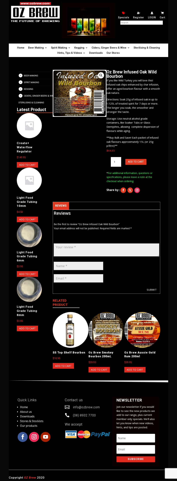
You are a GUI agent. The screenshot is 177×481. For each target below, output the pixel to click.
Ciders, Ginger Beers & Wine (109, 47)
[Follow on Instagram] (137, 190)
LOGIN (152, 17)
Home (20, 47)
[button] (101, 75)
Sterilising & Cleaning (147, 47)
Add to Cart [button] (27, 164)
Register (138, 17)
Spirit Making (59, 47)
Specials (123, 17)
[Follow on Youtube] (45, 437)
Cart (162, 17)
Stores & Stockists (31, 421)
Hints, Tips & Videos (69, 53)
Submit (152, 289)
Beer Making (36, 47)
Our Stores (113, 53)
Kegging (79, 47)
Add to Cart (136, 161)
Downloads (96, 53)
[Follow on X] (130, 190)
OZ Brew (30, 477)
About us (26, 412)
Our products (28, 426)
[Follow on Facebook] (123, 190)
